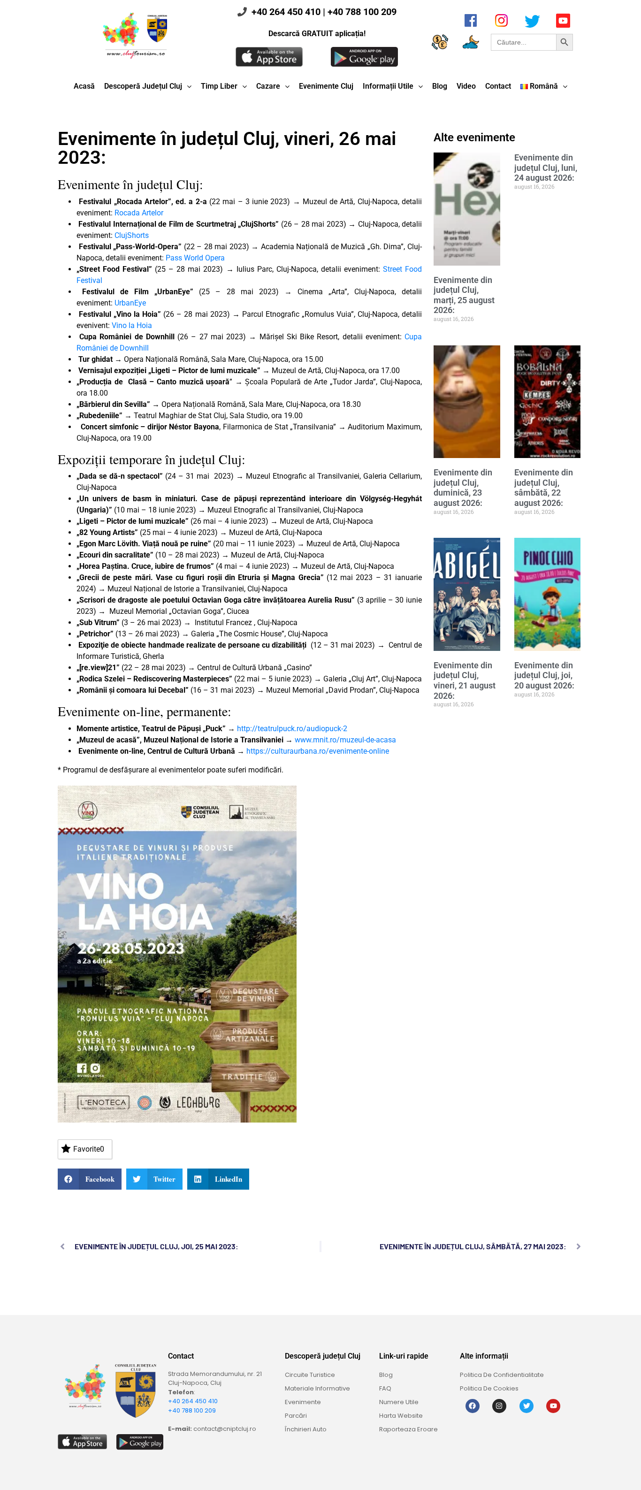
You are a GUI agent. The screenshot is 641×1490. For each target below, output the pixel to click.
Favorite (88, 1149)
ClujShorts (131, 235)
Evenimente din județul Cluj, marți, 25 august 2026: (464, 295)
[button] (90, 1179)
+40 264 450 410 (286, 11)
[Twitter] (526, 1406)
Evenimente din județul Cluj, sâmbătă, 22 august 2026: (543, 487)
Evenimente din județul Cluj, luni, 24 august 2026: (545, 168)
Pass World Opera (195, 257)
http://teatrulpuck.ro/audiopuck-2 (292, 728)
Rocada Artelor (138, 212)
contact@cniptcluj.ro (224, 1428)
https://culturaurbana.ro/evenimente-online (317, 751)
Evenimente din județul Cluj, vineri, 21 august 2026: (465, 680)
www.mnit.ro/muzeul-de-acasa (345, 739)
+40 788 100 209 (362, 11)
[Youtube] (553, 1406)
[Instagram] (499, 1406)
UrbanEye (130, 302)
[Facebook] (472, 1406)
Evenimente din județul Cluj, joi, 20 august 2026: (544, 675)
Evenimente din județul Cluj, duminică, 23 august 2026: (463, 487)
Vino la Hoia (132, 325)
